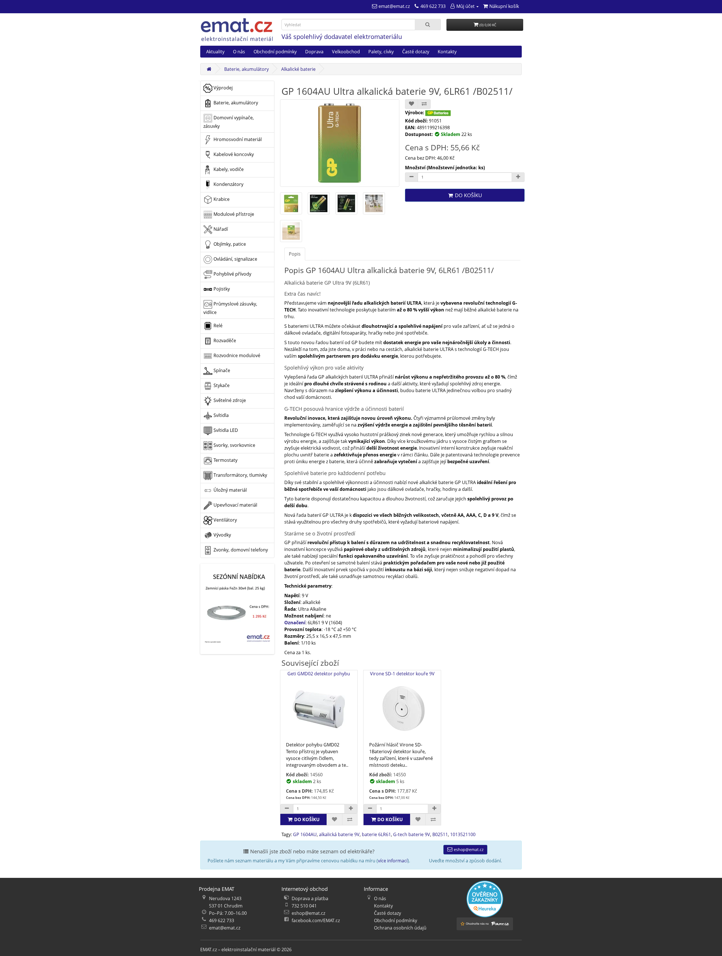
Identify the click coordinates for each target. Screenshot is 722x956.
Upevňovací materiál (234, 505)
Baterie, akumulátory (246, 69)
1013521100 (463, 834)
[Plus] (518, 177)
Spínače (221, 370)
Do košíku (468, 195)
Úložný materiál (229, 490)
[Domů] (209, 69)
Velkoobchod (346, 52)
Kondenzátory (227, 184)
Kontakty (447, 52)
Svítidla (220, 415)
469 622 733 (221, 920)
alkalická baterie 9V (339, 834)
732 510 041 (304, 906)
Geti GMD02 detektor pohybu (318, 674)
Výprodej (222, 88)
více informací (393, 861)
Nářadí (220, 229)
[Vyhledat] (428, 24)
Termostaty (224, 460)
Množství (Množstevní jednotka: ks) (445, 167)
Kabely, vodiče (228, 169)
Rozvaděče (224, 340)
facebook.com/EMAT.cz (316, 920)
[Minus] (411, 177)
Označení (294, 622)
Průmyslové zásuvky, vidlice (230, 308)
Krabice (221, 199)
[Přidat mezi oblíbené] (411, 104)
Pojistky (221, 289)
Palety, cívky (381, 52)
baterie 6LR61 (376, 834)
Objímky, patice (229, 244)
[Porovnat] (424, 104)
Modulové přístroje (233, 214)
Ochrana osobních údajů (400, 928)
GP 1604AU (305, 834)
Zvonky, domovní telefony (240, 550)
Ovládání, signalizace (234, 259)
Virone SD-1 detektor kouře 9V (402, 674)
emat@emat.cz (224, 928)
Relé (217, 325)
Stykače (221, 385)
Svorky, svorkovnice (233, 445)
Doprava (314, 52)
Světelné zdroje (229, 400)
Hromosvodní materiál (237, 139)
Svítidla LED (225, 430)
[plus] (350, 809)
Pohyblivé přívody (231, 274)
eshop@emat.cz (468, 849)
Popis (295, 254)
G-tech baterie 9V (411, 834)
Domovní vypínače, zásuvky (228, 122)
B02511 (440, 834)
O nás (239, 52)
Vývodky (221, 535)
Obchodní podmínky (275, 52)
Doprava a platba (310, 898)
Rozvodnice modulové (236, 355)
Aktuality (215, 52)
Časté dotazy (415, 52)
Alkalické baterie (298, 69)
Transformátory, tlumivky (239, 475)
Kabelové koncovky (233, 154)
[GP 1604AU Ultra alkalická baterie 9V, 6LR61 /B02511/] (340, 143)
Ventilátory (224, 520)
